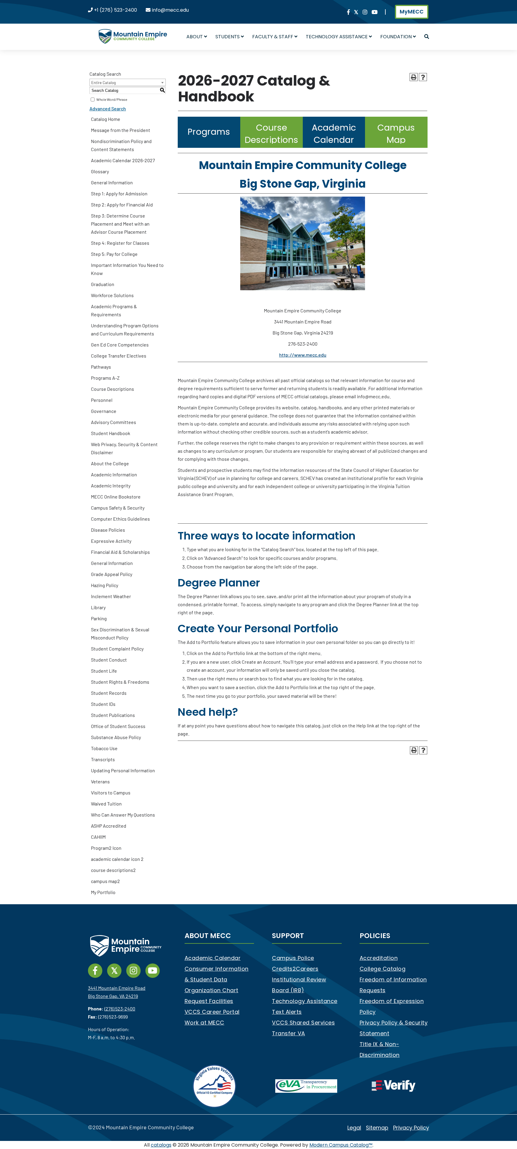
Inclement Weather (111, 596)
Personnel (101, 400)
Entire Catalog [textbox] (103, 82)
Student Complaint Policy (117, 648)
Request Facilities (209, 1001)
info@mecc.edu (170, 10)
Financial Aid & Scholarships (120, 552)
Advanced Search (107, 108)
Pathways (101, 367)
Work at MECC (204, 1022)
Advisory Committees (113, 422)
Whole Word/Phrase (111, 99)
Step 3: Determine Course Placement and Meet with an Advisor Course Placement (120, 224)
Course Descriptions (112, 389)
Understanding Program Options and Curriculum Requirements (125, 329)
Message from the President (120, 130)
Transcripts (103, 759)
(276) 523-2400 (119, 1008)
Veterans (100, 781)
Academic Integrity (110, 485)
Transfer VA (288, 1033)
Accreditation (379, 958)
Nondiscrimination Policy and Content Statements (121, 145)
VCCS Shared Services (303, 1022)
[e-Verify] (393, 1085)
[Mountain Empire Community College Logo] (133, 31)
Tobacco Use (104, 748)
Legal (354, 1127)
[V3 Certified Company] (214, 1085)
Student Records (109, 693)
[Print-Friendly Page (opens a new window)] (414, 77)
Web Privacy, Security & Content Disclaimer (124, 448)
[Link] (348, 12)
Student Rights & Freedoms (120, 682)
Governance (103, 411)
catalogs (161, 1145)
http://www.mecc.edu (302, 355)
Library (98, 607)
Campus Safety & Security (118, 507)
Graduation (102, 284)
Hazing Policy (104, 585)
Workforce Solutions (112, 295)
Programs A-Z (105, 378)
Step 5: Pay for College (114, 254)
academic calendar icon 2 (117, 859)
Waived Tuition (106, 803)
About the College (110, 463)
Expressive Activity (111, 541)
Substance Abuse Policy (116, 737)
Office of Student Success (118, 726)
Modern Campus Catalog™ (340, 1145)
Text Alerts (287, 1012)
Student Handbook (110, 433)
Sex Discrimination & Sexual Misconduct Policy (120, 633)
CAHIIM (98, 837)
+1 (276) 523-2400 (115, 10)
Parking (99, 618)
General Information (112, 182)
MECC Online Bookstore (116, 496)
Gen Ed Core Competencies (120, 344)
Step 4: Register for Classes (120, 243)
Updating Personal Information (123, 770)
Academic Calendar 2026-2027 (123, 160)
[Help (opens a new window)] (423, 77)
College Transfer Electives (118, 355)
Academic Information (114, 474)
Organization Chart (211, 990)
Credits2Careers (295, 968)
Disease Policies (108, 530)
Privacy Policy (411, 1127)
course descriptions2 (113, 870)
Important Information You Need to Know (127, 269)
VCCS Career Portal (212, 1012)
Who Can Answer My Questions (123, 814)
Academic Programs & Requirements (114, 310)
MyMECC (412, 11)
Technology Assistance (304, 1001)
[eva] (306, 1085)
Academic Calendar (213, 958)
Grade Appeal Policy (111, 574)
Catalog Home (105, 119)
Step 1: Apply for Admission (119, 193)
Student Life (104, 671)
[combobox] (127, 82)
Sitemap (377, 1127)
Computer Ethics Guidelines (120, 519)
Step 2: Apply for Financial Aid (122, 204)
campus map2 (105, 881)
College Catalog (383, 968)
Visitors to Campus (110, 792)
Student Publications (113, 715)
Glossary (100, 171)
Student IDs (103, 704)
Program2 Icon (106, 848)
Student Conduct (109, 659)
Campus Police (293, 958)
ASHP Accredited (108, 826)
